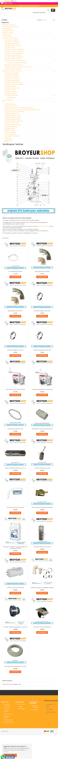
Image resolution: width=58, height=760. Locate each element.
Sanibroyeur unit (6, 34)
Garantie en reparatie (10, 130)
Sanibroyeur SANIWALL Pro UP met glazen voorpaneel (18, 66)
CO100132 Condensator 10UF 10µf (15, 507)
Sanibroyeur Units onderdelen (10, 38)
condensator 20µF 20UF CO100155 (42, 546)
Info (3, 102)
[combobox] (41, 12)
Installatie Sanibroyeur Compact (13, 115)
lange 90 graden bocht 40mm (42, 271)
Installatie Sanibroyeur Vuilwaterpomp (14, 111)
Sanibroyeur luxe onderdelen (12, 40)
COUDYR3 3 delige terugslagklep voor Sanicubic (15, 627)
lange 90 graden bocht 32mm (15, 310)
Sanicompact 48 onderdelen (12, 74)
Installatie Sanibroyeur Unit (11, 113)
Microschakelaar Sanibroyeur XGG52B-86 (42, 507)
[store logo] (8, 9)
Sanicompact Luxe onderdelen (12, 78)
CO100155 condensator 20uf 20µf (15, 587)
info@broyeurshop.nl (43, 226)
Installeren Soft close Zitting (12, 122)
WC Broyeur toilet (6, 36)
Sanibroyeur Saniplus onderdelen (13, 55)
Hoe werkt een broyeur (10, 132)
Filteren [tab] (4, 20)
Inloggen (20, 706)
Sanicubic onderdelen (10, 90)
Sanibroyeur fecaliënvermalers (10, 26)
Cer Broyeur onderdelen (11, 91)
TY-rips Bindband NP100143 (15, 271)
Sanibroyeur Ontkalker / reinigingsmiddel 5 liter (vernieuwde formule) (15, 547)
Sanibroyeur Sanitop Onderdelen (13, 45)
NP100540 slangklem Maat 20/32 (42, 310)
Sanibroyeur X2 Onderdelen (12, 43)
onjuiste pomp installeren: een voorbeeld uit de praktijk (19, 107)
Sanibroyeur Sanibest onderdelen (13, 58)
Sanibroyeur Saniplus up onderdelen (14, 57)
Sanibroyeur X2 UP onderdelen (12, 42)
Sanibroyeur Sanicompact (8, 24)
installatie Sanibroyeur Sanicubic (13, 124)
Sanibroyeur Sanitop (10, 47)
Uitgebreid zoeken (7, 716)
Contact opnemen (6, 710)
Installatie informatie (10, 104)
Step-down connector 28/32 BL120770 (15, 389)
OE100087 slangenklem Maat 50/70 (42, 350)
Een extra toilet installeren (11, 106)
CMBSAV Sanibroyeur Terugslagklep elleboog (42, 587)
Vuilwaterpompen (6, 28)
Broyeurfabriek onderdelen (11, 95)
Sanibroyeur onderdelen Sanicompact (11, 71)
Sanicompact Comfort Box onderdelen (14, 84)
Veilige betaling (8, 139)
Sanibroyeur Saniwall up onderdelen (14, 65)
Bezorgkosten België (10, 128)
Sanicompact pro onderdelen (12, 76)
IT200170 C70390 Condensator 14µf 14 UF (15, 468)
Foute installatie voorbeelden (12, 136)
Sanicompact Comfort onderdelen (13, 82)
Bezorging (35, 709)
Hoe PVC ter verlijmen (10, 134)
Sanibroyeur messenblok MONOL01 (42, 627)
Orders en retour (8, 714)
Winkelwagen (21, 708)
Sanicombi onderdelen (10, 86)
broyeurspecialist (11, 97)
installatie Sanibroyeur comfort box (13, 121)
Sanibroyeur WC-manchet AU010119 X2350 (15, 666)
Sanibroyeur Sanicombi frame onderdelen (15, 60)
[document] (16, 751)
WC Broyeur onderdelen (11, 93)
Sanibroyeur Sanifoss (7, 32)
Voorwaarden (8, 138)
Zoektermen (7, 708)
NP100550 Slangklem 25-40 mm (15, 350)
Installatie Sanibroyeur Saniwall (13, 119)
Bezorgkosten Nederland (11, 126)
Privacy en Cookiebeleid (7, 704)
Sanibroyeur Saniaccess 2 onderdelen (14, 51)
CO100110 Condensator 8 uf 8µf (42, 468)
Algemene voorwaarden (35, 706)
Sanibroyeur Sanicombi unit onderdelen (17, 62)
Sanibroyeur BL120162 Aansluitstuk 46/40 (42, 428)
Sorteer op (40, 20)
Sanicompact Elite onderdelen (12, 80)
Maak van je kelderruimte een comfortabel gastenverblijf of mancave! (22, 109)
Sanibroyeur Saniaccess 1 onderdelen (14, 49)
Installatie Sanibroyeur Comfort (12, 117)
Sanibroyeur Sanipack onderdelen (13, 68)
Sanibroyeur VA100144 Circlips (15, 428)
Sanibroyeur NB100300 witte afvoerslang (42, 389)
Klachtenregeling (8, 722)
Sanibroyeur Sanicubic (8, 30)
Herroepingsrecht (8, 720)
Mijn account (21, 704)
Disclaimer (7, 141)
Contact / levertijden (7, 100)
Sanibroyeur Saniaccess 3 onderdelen (14, 53)
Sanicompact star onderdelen (12, 88)
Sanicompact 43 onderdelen (12, 73)
